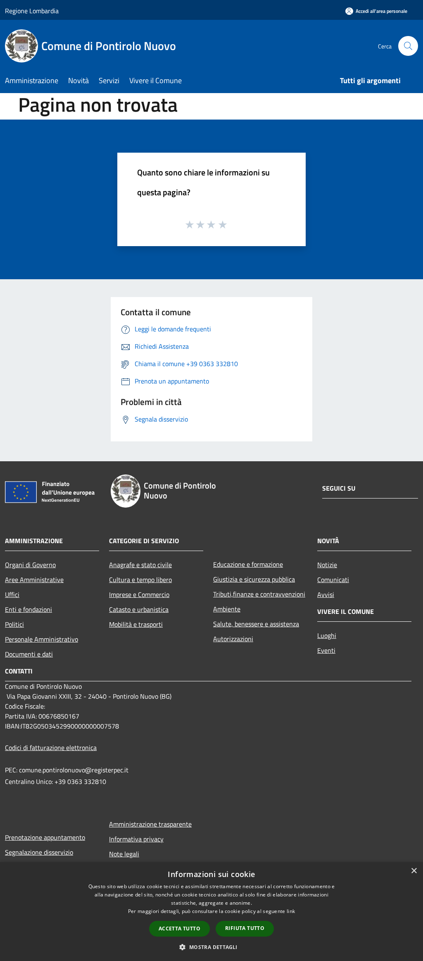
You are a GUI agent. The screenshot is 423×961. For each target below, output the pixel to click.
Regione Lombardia (32, 11)
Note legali (124, 854)
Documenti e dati (29, 654)
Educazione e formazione (248, 564)
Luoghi (326, 635)
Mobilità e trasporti (136, 624)
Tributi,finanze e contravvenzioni (259, 594)
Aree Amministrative (34, 580)
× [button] (414, 871)
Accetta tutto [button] (179, 928)
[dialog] (211, 911)
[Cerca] (408, 46)
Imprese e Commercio (139, 594)
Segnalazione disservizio (39, 852)
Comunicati (333, 580)
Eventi (326, 650)
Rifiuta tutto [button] (244, 928)
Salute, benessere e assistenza (256, 624)
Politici (14, 624)
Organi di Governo (30, 565)
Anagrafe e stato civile (140, 565)
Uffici (12, 594)
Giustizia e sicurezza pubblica (254, 579)
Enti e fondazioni (28, 609)
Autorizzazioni (233, 639)
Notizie (327, 565)
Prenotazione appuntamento (45, 837)
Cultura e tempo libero (140, 580)
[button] (211, 947)
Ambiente (226, 609)
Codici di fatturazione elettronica (51, 748)
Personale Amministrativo (41, 639)
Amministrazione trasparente (150, 824)
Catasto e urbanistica (139, 609)
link (291, 911)
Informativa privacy (136, 839)
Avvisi (325, 594)
